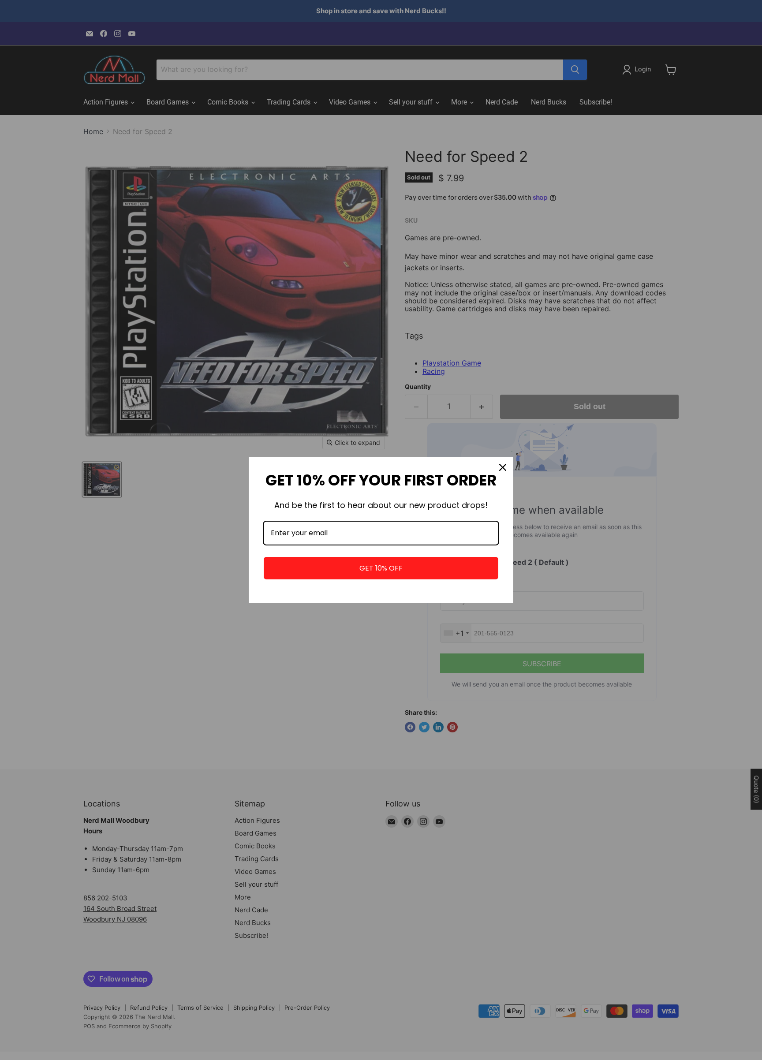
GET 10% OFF (381, 568)
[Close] (502, 467)
